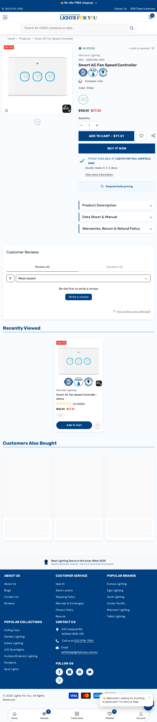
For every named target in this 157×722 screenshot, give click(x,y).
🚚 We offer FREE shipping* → (78, 2)
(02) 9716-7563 (83, 640)
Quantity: (84, 118)
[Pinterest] (79, 672)
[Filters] (10, 278)
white (60, 415)
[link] (141, 136)
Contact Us (120, 8)
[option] (37, 79)
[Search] (132, 28)
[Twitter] (59, 680)
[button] (117, 205)
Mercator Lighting (89, 55)
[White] (83, 99)
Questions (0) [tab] (114, 266)
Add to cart (74, 425)
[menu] (5, 17)
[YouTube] (89, 672)
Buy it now (116, 148)
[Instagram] (69, 672)
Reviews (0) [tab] (42, 266)
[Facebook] (59, 672)
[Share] (151, 135)
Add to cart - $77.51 (106, 136)
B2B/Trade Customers (143, 8)
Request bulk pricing (119, 186)
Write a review (79, 297)
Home (11, 38)
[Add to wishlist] (97, 425)
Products (24, 38)
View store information (99, 174)
